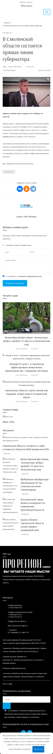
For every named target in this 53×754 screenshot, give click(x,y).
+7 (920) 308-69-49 (15, 607)
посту (6, 147)
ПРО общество (7, 33)
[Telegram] (33, 189)
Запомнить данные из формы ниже (18, 245)
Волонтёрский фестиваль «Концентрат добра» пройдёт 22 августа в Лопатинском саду (26, 341)
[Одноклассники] (26, 189)
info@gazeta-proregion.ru (17, 621)
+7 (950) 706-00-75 (15, 617)
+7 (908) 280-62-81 (15, 614)
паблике (6, 136)
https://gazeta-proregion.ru (18, 625)
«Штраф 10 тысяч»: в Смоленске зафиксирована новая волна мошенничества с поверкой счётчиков (26, 367)
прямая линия (9, 172)
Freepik (9, 684)
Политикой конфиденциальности (30, 276)
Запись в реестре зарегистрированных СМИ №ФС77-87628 (24, 643)
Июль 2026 (8, 421)
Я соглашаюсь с (24, 276)
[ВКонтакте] (20, 189)
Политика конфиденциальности (14, 668)
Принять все (38, 749)
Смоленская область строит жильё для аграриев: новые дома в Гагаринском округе (26, 394)
